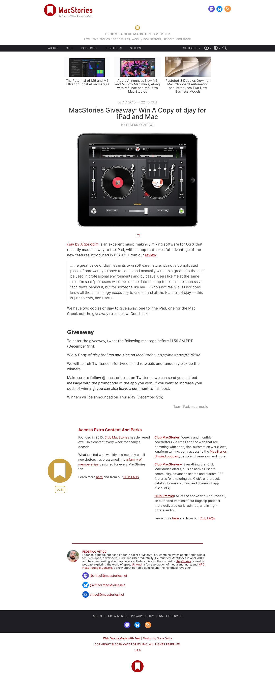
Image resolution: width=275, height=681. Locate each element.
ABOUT (53, 48)
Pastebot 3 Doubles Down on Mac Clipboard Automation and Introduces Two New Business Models (187, 85)
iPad (185, 406)
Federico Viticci (94, 551)
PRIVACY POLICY (142, 616)
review (150, 255)
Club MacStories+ (168, 464)
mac (194, 406)
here (99, 477)
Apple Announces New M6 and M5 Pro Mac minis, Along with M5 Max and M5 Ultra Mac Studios (137, 85)
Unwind (137, 564)
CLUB (69, 48)
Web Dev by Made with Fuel (121, 638)
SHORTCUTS (113, 48)
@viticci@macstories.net (108, 575)
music (203, 406)
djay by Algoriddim (83, 244)
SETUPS (135, 48)
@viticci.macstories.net (107, 585)
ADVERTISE (121, 616)
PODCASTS (89, 48)
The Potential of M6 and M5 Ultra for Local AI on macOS (87, 82)
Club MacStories (116, 437)
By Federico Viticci (137, 125)
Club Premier (164, 496)
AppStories (183, 561)
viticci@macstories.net (107, 594)
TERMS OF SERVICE (169, 616)
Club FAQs (131, 477)
